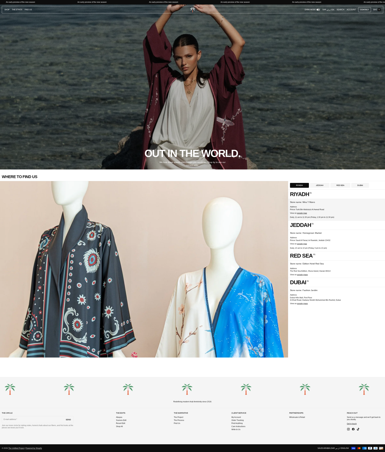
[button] (340, 9)
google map (302, 213)
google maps (302, 275)
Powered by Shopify (33, 448)
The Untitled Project (16, 448)
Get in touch (352, 424)
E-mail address (10, 419)
